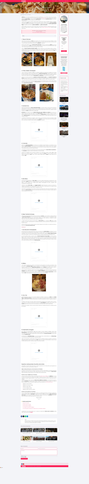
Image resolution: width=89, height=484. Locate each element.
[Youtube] (23, 464)
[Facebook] (21, 416)
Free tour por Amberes (39, 31)
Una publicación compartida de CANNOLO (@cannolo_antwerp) (39, 175)
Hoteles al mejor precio (64, 81)
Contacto (34, 466)
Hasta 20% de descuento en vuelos (64, 85)
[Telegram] (27, 416)
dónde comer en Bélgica (44, 376)
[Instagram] (22, 464)
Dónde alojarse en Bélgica (27, 405)
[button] (44, 467)
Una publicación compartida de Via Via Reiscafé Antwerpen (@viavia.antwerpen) (40, 326)
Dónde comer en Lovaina (27, 404)
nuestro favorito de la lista (46, 27)
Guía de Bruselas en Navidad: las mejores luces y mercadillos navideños (34, 408)
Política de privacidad (30, 466)
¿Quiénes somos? (38, 466)
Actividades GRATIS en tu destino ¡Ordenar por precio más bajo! (64, 87)
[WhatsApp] (25, 416)
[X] (23, 416)
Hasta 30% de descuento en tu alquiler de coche (64, 83)
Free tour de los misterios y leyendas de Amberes (39, 32)
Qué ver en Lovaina (26, 402)
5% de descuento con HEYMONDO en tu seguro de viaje (64, 90)
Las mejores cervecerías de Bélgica (28, 407)
